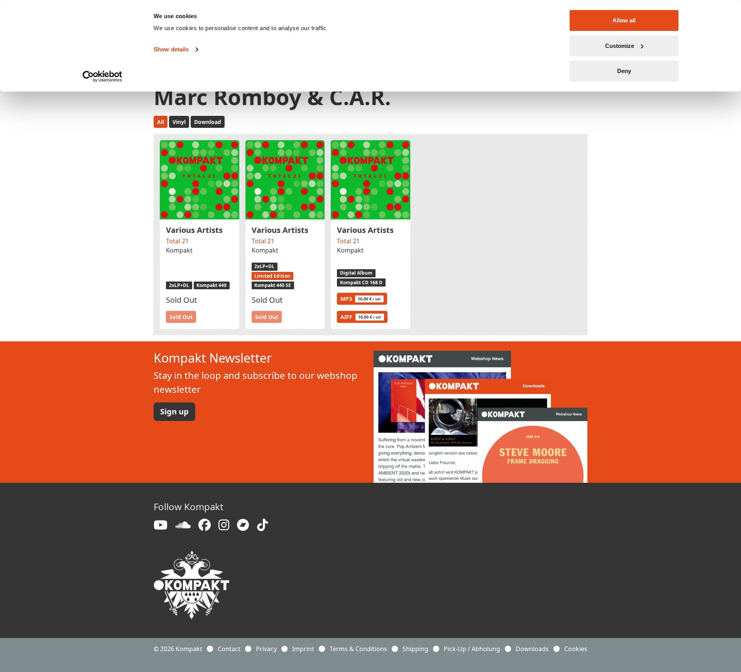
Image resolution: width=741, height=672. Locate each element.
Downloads (532, 649)
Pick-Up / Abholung (472, 649)
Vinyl (179, 122)
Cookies (575, 649)
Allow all (624, 20)
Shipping (415, 649)
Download (207, 122)
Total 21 (177, 241)
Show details (171, 49)
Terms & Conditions (358, 649)
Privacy (266, 649)
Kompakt (179, 250)
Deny (624, 71)
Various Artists (194, 230)
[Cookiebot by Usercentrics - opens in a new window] (102, 76)
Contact (229, 649)
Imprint (303, 649)
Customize (619, 45)
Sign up (174, 411)
